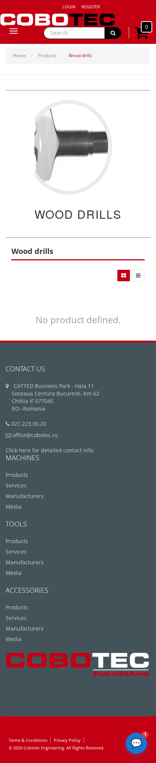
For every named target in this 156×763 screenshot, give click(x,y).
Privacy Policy (67, 740)
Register (90, 6)
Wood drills (80, 55)
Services (16, 485)
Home (19, 55)
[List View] (138, 275)
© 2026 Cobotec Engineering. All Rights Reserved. (57, 748)
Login (68, 6)
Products (47, 55)
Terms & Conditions (28, 740)
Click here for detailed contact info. (50, 450)
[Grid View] (123, 275)
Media (14, 506)
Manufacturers (25, 496)
